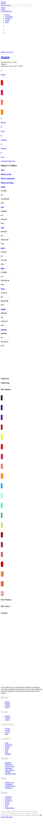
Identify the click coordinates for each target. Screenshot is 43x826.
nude (3, 187)
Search (3, 7)
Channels (8, 18)
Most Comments (8, 178)
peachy (4, 329)
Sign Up (3, 3)
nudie (3, 309)
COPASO (8, 788)
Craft (6, 743)
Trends (7, 20)
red (2, 207)
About (4, 792)
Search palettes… (6, 5)
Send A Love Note (7, 52)
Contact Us (8, 800)
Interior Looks (9, 766)
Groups (7, 730)
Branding (8, 762)
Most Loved (6, 174)
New (3, 170)
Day (13, 161)
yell (2, 227)
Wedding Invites (10, 774)
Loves (2, 157)
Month (5, 161)
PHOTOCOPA (10, 786)
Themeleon (8, 784)
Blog (6, 734)
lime (2, 268)
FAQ (6, 806)
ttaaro (5, 57)
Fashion (7, 746)
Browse (7, 15)
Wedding (8, 754)
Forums (7, 728)
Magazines (8, 768)
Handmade (8, 764)
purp (3, 248)
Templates (4, 140)
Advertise (8, 797)
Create (3, 9)
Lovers (7, 732)
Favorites (3, 148)
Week (10, 161)
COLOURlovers (6, 11)
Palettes (3, 74)
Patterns (3, 122)
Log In (3, 2)
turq (3, 289)
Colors (3, 131)
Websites (8, 772)
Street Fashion (9, 770)
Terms (7, 804)
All (2, 161)
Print (6, 750)
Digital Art (8, 745)
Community (9, 17)
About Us (8, 799)
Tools (7, 22)
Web (6, 752)
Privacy (7, 802)
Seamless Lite (9, 782)
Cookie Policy (9, 808)
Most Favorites (7, 183)
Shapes (7, 707)
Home (7, 748)
